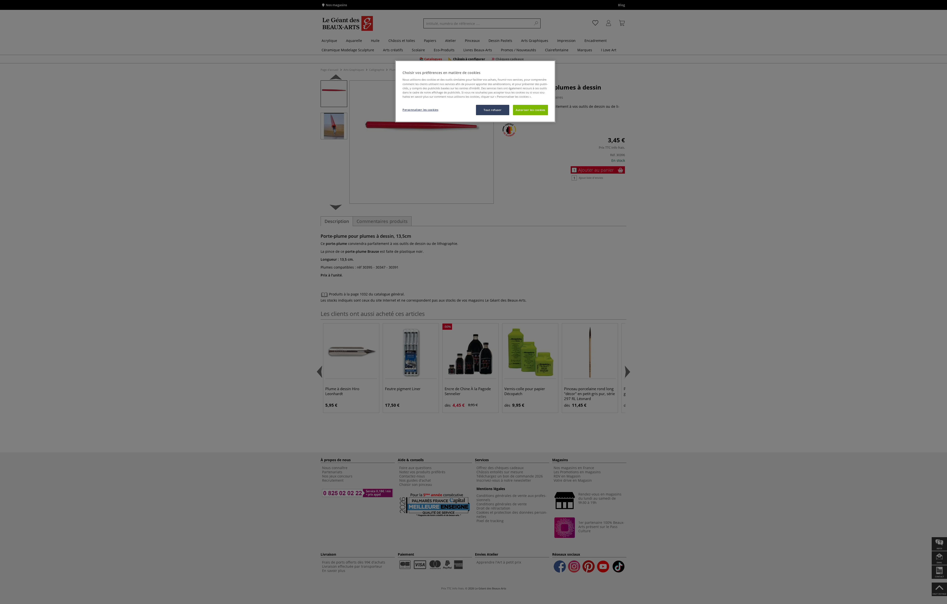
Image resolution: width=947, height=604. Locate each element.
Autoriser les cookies (530, 110)
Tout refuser (492, 110)
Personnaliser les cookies (420, 109)
